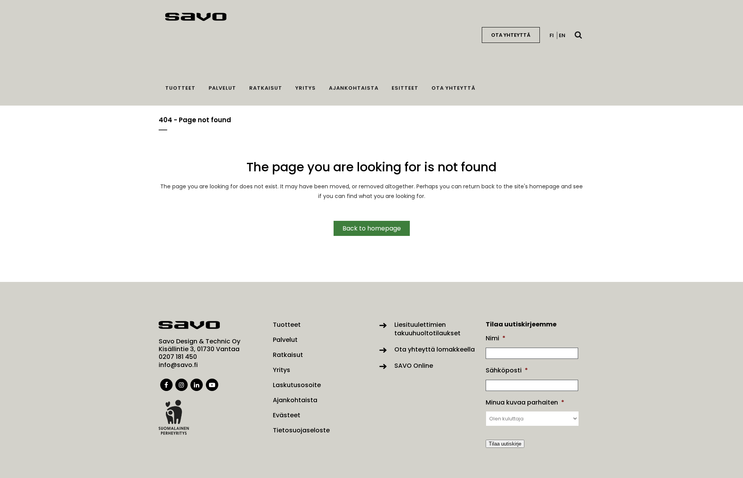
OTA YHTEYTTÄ (511, 35)
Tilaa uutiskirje (505, 444)
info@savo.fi (178, 364)
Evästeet (286, 415)
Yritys (281, 370)
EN (562, 35)
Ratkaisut (288, 355)
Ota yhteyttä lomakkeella (434, 349)
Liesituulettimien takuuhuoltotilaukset (427, 329)
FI (552, 35)
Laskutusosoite (297, 385)
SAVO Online (413, 365)
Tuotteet (287, 325)
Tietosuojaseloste (301, 430)
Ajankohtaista (295, 400)
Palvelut (285, 340)
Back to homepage (371, 228)
